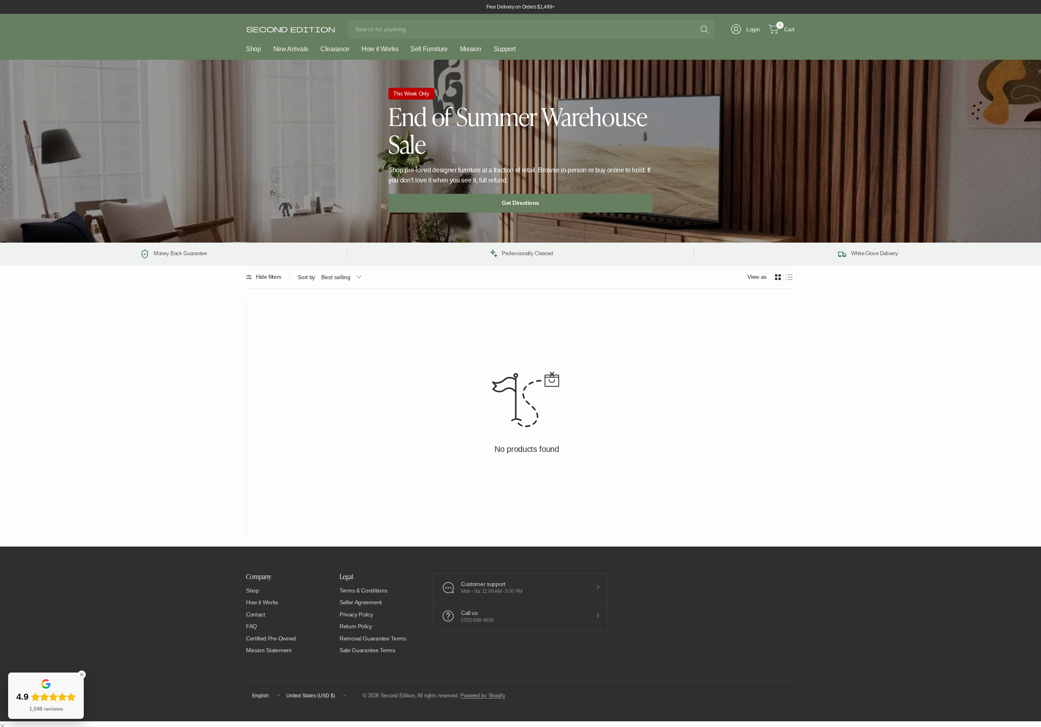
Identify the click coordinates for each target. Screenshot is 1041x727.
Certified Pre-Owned (271, 638)
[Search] (704, 29)
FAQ (251, 626)
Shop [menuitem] (253, 49)
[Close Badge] (82, 675)
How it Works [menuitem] (380, 49)
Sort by (306, 277)
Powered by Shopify (482, 695)
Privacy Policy (356, 614)
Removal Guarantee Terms (373, 638)
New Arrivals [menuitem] (290, 49)
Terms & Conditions (363, 590)
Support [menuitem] (505, 49)
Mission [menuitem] (470, 49)
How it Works (262, 602)
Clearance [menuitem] (334, 49)
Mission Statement (269, 650)
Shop (252, 590)
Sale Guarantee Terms (367, 650)
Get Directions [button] (520, 203)
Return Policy (356, 626)
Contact (255, 614)
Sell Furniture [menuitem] (429, 49)
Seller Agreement (361, 602)
